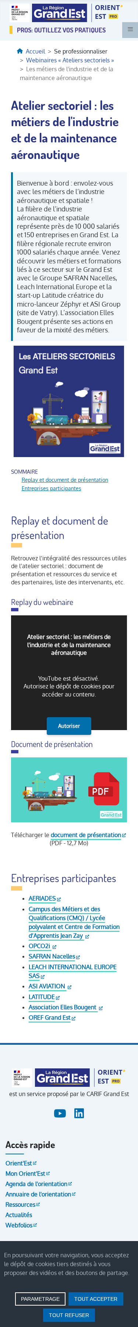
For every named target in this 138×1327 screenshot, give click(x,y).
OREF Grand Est (50, 1017)
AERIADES (42, 898)
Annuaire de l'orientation (38, 1194)
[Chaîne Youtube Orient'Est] (61, 1112)
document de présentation (86, 835)
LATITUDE (42, 997)
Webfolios (19, 1225)
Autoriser (69, 726)
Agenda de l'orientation (36, 1184)
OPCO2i (40, 946)
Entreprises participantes (51, 488)
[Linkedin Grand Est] (79, 1112)
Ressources (20, 1204)
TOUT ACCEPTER (95, 1299)
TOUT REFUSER (69, 1315)
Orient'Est (19, 1163)
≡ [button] (130, 29)
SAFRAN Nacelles (52, 956)
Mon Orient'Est (25, 1173)
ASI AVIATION (48, 986)
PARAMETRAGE (40, 1299)
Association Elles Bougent (63, 1007)
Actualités (19, 1215)
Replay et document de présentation (65, 479)
